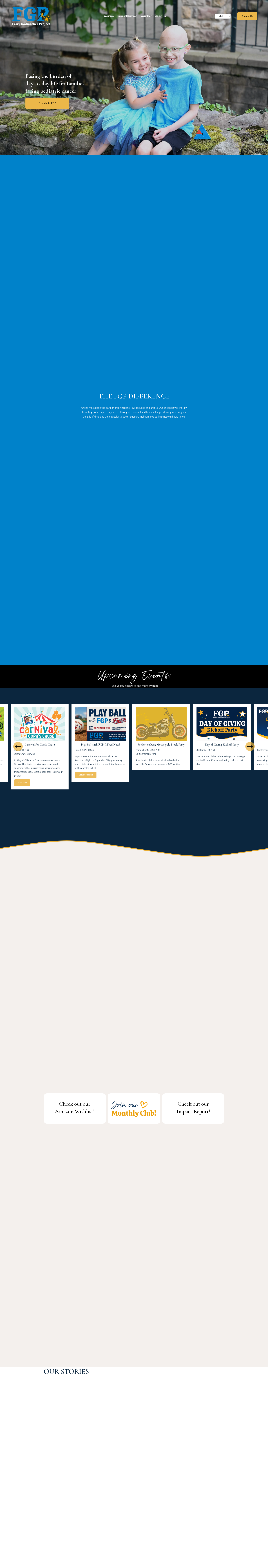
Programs (108, 16)
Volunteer (146, 16)
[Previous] (18, 746)
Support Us (247, 16)
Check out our (74, 1104)
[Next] (250, 746)
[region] (134, 746)
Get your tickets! (86, 775)
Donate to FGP (47, 103)
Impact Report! (193, 1111)
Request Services (127, 16)
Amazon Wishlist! (74, 1111)
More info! (22, 783)
